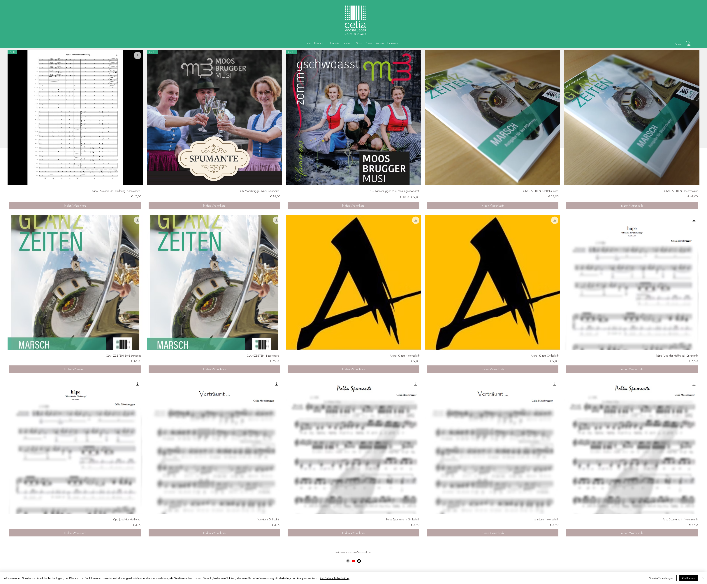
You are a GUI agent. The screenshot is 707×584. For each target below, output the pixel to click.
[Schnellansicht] (492, 118)
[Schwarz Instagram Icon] (348, 561)
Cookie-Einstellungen (661, 578)
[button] (689, 43)
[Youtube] (353, 561)
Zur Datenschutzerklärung (335, 578)
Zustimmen (688, 578)
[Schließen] (702, 578)
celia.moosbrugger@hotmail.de (353, 552)
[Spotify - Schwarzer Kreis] (359, 561)
